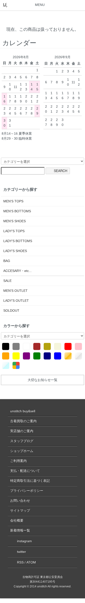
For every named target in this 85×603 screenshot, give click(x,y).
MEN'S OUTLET (15, 291)
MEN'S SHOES (14, 221)
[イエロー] (16, 355)
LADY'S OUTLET (16, 300)
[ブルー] (57, 355)
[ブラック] (5, 346)
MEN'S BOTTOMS (17, 211)
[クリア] (5, 365)
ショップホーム (21, 451)
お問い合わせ (20, 500)
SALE (7, 281)
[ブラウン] (36, 346)
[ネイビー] (47, 355)
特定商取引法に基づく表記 (30, 481)
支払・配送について (25, 471)
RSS (20, 562)
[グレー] (16, 346)
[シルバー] (78, 355)
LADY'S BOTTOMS (17, 241)
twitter (21, 552)
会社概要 (16, 520)
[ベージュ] (57, 346)
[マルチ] (16, 365)
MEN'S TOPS (13, 201)
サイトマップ (20, 510)
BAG (6, 261)
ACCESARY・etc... (17, 271)
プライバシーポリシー (26, 490)
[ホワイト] (26, 346)
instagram (24, 541)
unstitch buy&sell (22, 411)
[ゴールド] (68, 355)
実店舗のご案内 (21, 431)
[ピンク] (78, 346)
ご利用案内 (18, 461)
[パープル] (26, 355)
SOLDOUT (11, 310)
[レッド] (68, 346)
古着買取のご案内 (23, 421)
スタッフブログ (21, 441)
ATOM (31, 562)
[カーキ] (47, 346)
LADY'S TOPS (14, 231)
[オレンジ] (5, 355)
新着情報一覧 (20, 530)
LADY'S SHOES (15, 251)
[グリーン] (36, 355)
